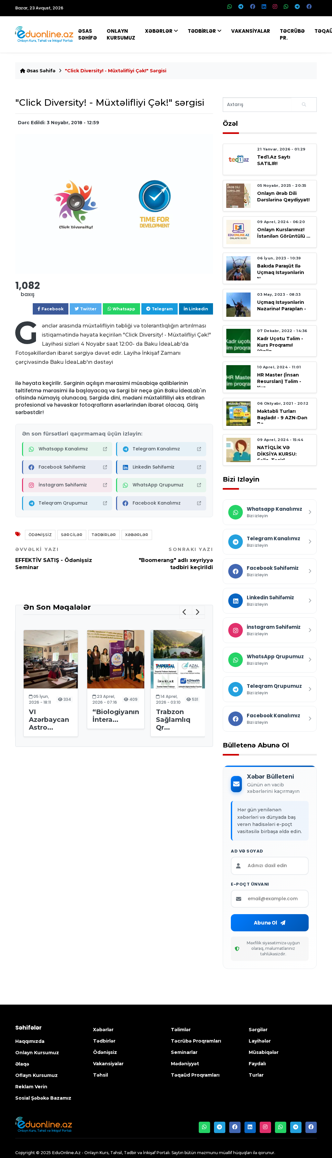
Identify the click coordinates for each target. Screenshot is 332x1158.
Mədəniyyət (185, 1064)
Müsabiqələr (264, 1052)
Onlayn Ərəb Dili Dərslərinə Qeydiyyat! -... (283, 199)
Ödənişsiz (40, 534)
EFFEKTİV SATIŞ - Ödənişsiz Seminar (53, 558)
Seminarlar (184, 1052)
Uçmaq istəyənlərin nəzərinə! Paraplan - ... (281, 308)
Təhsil (100, 1075)
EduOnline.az (66, 1152)
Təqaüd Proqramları (195, 1075)
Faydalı (257, 1064)
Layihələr (260, 1041)
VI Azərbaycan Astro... (49, 719)
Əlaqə (22, 1064)
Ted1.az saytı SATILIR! (273, 160)
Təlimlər (181, 1030)
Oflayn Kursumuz (36, 1075)
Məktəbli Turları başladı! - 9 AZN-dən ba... (282, 417)
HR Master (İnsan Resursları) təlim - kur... (279, 381)
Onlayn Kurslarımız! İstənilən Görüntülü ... (283, 233)
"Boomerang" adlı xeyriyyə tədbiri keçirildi (176, 558)
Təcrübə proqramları (196, 1041)
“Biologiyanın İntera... (115, 715)
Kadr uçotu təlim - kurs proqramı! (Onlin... (280, 345)
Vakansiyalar (250, 31)
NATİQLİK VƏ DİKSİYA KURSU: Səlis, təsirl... (277, 454)
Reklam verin (31, 1087)
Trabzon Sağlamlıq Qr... (173, 719)
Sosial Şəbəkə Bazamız (43, 1098)
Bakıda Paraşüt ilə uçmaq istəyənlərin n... (280, 272)
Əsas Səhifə (87, 34)
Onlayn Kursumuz (121, 34)
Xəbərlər (158, 31)
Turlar (256, 1075)
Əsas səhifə (40, 71)
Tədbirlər (202, 31)
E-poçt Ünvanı (250, 884)
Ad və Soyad (247, 851)
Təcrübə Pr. (292, 34)
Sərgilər (72, 534)
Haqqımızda (29, 1041)
